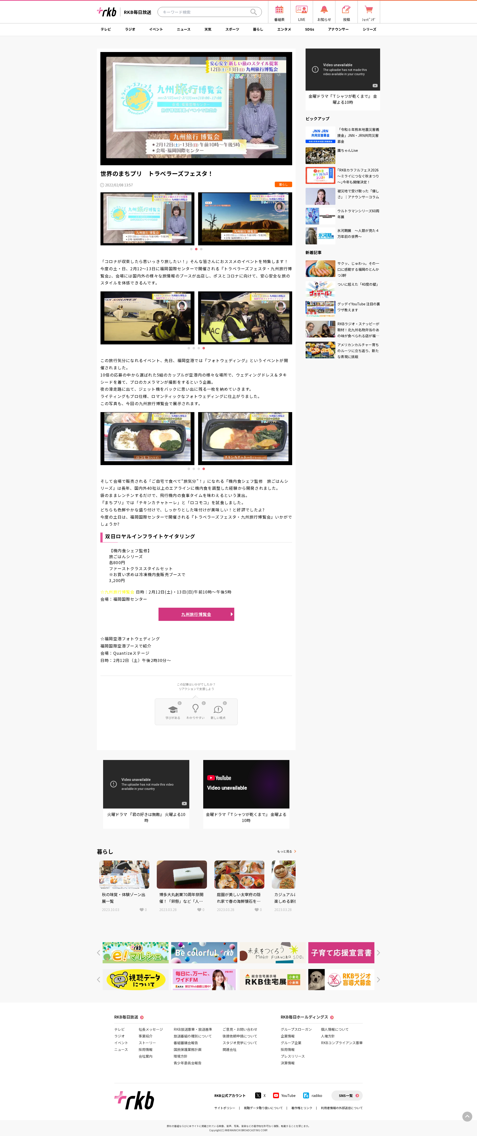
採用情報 (146, 1049)
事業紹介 (146, 1035)
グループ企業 (291, 1042)
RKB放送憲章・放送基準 (193, 1029)
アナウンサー (338, 29)
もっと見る (284, 851)
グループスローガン (296, 1029)
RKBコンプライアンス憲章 (342, 1042)
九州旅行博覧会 (196, 614)
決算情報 (288, 1062)
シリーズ (369, 29)
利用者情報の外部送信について (342, 1108)
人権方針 (328, 1035)
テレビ (106, 29)
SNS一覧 (346, 1095)
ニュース (184, 29)
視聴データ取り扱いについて (263, 1108)
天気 (207, 29)
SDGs (309, 29)
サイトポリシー (224, 1108)
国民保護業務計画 (187, 1049)
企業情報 (288, 1035)
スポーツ (232, 29)
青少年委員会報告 (187, 1062)
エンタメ (284, 29)
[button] (98, 953)
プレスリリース (293, 1056)
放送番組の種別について (193, 1035)
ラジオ (130, 29)
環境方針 (181, 1056)
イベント (156, 29)
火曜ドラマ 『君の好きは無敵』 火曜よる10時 (146, 817)
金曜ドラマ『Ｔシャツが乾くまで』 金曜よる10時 (246, 817)
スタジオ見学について (240, 1042)
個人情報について (335, 1029)
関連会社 (230, 1049)
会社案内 (146, 1056)
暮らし (258, 29)
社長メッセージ (151, 1029)
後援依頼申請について (240, 1035)
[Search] (253, 12)
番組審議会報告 (186, 1042)
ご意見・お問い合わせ (240, 1029)
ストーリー (147, 1042)
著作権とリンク (301, 1108)
